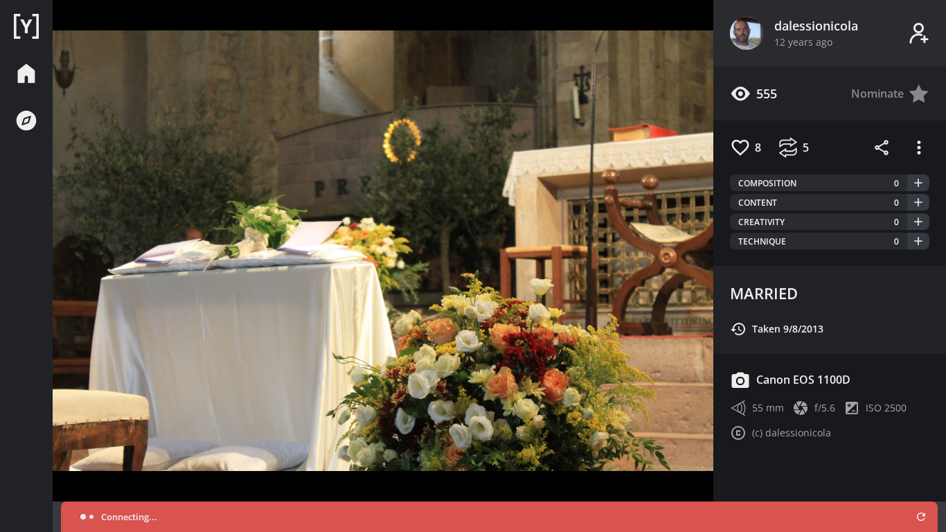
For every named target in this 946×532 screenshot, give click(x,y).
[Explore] (26, 120)
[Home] (26, 26)
